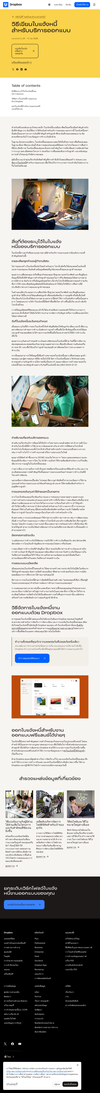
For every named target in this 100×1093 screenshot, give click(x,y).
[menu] (94, 4)
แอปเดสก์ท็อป (9, 938)
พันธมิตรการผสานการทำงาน (46, 1027)
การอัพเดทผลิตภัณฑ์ (43, 978)
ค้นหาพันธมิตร (40, 1032)
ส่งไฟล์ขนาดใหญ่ (72, 938)
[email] (25, 69)
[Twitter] (5, 1044)
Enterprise (39, 952)
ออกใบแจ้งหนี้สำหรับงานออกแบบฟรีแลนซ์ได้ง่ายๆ (26, 107)
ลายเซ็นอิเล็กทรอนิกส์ (74, 965)
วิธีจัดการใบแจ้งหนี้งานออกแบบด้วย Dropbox (24, 100)
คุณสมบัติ (7, 952)
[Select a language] (49, 4)
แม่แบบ (7, 969)
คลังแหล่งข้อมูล (41, 1005)
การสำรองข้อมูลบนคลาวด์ (75, 956)
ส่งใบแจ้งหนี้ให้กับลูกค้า (74, 750)
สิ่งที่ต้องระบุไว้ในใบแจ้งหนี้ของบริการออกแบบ (24, 92)
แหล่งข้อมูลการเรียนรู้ (12, 1023)
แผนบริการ (39, 974)
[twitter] (13, 69)
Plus (36, 938)
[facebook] (17, 69)
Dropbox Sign (41, 965)
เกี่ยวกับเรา (69, 992)
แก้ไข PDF (69, 961)
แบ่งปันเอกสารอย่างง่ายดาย (60, 628)
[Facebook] (12, 1044)
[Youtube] (20, 1044)
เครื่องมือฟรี (8, 974)
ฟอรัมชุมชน (39, 1014)
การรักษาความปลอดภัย (13, 961)
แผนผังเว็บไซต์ (10, 1018)
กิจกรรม (38, 996)
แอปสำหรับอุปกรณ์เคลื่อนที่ (14, 943)
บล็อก (37, 992)
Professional (40, 943)
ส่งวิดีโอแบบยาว (71, 943)
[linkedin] (21, 69)
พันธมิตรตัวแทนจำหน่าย (44, 1023)
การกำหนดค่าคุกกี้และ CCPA (15, 1010)
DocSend (39, 961)
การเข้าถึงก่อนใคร (11, 965)
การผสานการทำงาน (12, 947)
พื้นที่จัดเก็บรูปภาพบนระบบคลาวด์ (78, 947)
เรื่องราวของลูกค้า (42, 1001)
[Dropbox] (13, 4)
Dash (37, 956)
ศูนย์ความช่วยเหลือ (11, 992)
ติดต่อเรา (7, 996)
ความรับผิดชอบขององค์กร (75, 1005)
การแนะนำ (39, 1018)
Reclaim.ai (39, 969)
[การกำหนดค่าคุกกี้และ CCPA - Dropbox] (42, 1076)
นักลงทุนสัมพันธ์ (71, 1001)
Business (39, 947)
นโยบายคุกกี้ (9, 1005)
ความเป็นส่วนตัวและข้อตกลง (15, 1001)
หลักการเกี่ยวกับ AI (11, 1014)
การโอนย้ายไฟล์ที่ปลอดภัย (75, 952)
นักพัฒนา (38, 1010)
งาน (67, 996)
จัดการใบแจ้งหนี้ (19, 162)
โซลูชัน (7, 956)
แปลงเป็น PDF (71, 969)
